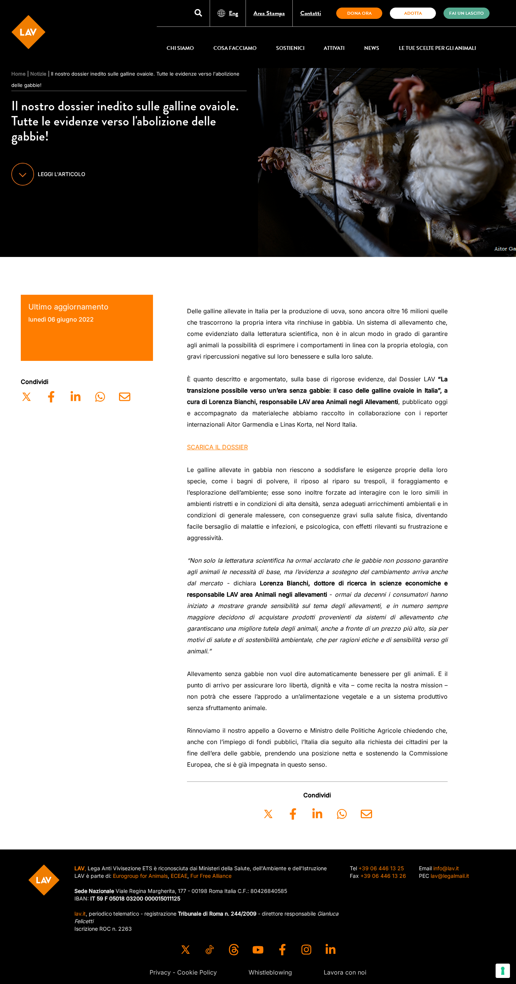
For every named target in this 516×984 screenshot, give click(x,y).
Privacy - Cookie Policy (183, 972)
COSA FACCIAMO (234, 48)
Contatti (310, 13)
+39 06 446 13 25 (381, 868)
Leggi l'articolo (61, 174)
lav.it (80, 913)
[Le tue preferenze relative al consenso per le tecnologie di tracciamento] (503, 971)
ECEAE (179, 876)
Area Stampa (269, 13)
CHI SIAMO (180, 48)
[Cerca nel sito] (198, 13)
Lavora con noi (345, 972)
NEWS (371, 48)
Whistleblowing (270, 972)
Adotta (413, 13)
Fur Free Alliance (211, 876)
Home (18, 74)
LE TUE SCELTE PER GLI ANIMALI (437, 48)
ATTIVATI (334, 48)
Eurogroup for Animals (140, 876)
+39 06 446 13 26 (383, 876)
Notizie (38, 74)
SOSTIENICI (290, 48)
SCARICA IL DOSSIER (217, 447)
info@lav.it (446, 868)
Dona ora (359, 13)
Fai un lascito (466, 13)
